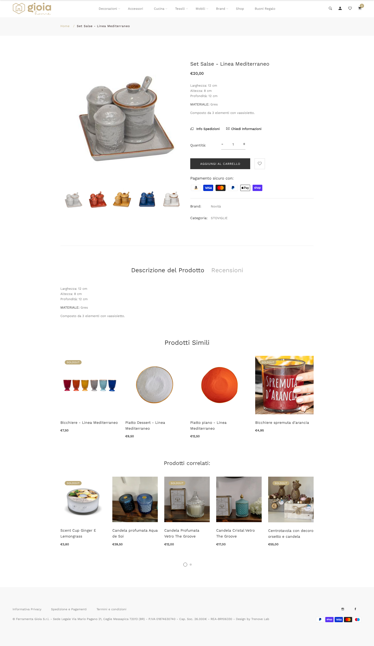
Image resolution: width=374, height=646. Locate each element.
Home (65, 26)
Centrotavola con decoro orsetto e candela (290, 533)
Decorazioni (108, 9)
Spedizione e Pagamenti (69, 609)
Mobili (200, 9)
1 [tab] (185, 565)
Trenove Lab (260, 619)
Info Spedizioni (207, 129)
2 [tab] (191, 564)
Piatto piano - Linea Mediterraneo (208, 425)
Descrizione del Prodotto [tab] (167, 270)
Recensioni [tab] (227, 270)
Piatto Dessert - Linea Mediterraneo (145, 425)
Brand (220, 9)
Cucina (159, 9)
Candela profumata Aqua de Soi (135, 533)
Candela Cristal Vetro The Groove (235, 533)
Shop (240, 9)
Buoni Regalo (265, 9)
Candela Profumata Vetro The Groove (181, 533)
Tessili (180, 9)
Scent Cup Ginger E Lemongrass (78, 533)
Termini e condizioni (111, 609)
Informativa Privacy (27, 609)
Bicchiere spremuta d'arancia (282, 422)
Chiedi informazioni (246, 129)
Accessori (135, 9)
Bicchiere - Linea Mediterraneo (89, 422)
